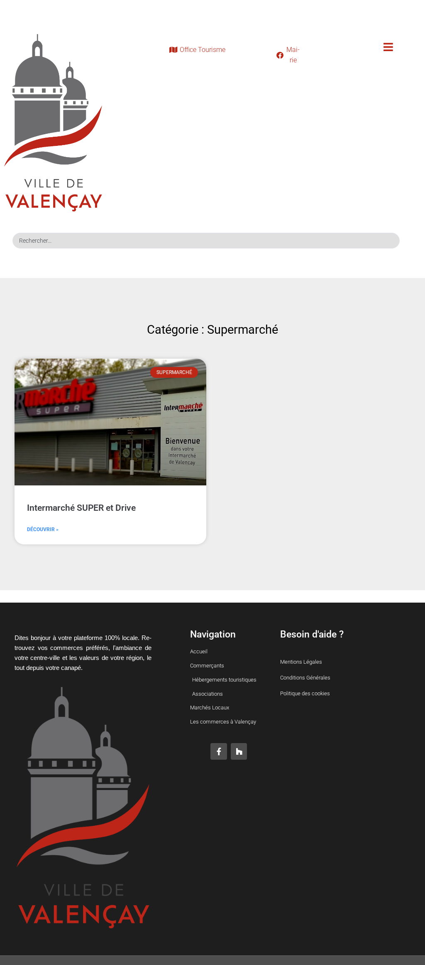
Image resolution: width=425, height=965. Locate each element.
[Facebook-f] (218, 751)
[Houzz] (239, 751)
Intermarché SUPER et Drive (81, 508)
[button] (388, 47)
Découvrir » (43, 529)
